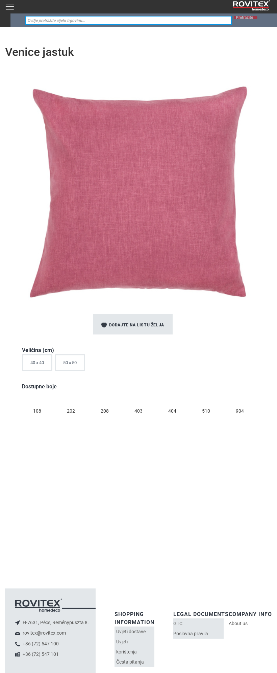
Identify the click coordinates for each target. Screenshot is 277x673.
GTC (177, 623)
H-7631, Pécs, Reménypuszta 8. (55, 622)
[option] (37, 399)
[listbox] (138, 364)
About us (238, 623)
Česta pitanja (130, 662)
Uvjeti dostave (131, 631)
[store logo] (251, 5)
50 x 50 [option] (70, 362)
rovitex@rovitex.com (44, 633)
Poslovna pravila (190, 633)
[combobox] (128, 20)
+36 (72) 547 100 (40, 643)
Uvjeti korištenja (126, 646)
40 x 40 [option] (37, 362)
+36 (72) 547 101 (40, 654)
